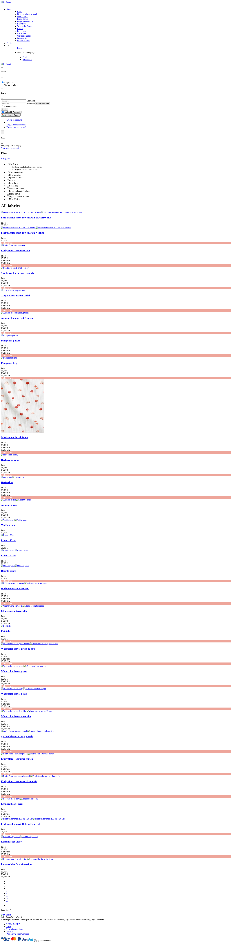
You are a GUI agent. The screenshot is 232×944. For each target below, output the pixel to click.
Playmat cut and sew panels (26, 169)
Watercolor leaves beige (14, 693)
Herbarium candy (11, 460)
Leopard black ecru (12, 803)
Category (5, 159)
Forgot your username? (16, 127)
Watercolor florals (16, 188)
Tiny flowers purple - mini (15, 295)
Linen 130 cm (8, 555)
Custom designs (16, 172)
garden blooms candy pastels (17, 736)
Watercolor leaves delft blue (16, 716)
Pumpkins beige (10, 363)
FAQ (8, 926)
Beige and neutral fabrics (19, 191)
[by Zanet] (6, 2)
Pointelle (5, 631)
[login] (2, 88)
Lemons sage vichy (11, 841)
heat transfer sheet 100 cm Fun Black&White (26, 217)
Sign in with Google (11, 115)
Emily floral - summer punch (17, 758)
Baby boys (13, 183)
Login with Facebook (12, 112)
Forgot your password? (16, 125)
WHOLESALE (13, 924)
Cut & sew (13, 164)
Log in (4, 109)
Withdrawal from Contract (17, 934)
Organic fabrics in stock (19, 196)
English (26, 57)
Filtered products (11, 85)
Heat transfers (15, 175)
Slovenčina (27, 59)
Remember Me (10, 106)
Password (30, 103)
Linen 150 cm (8, 540)
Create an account (14, 120)
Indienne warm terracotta (15, 588)
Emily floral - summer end (15, 250)
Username (30, 101)
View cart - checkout (10, 148)
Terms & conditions (14, 929)
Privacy (9, 931)
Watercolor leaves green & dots (18, 648)
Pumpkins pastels (10, 340)
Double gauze (8, 570)
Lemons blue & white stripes (16, 864)
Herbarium (7, 482)
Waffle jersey (8, 525)
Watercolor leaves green (14, 671)
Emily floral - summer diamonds (19, 781)
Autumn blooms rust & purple (18, 318)
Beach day (13, 186)
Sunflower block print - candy (17, 273)
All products (9, 82)
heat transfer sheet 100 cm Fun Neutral (22, 232)
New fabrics (14, 199)
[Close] (2, 77)
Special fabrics (15, 178)
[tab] (116, 179)
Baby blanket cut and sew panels (28, 167)
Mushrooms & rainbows (14, 437)
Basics (12, 180)
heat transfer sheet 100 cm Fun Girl (20, 824)
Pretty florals (14, 194)
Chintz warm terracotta (14, 611)
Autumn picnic (9, 505)
